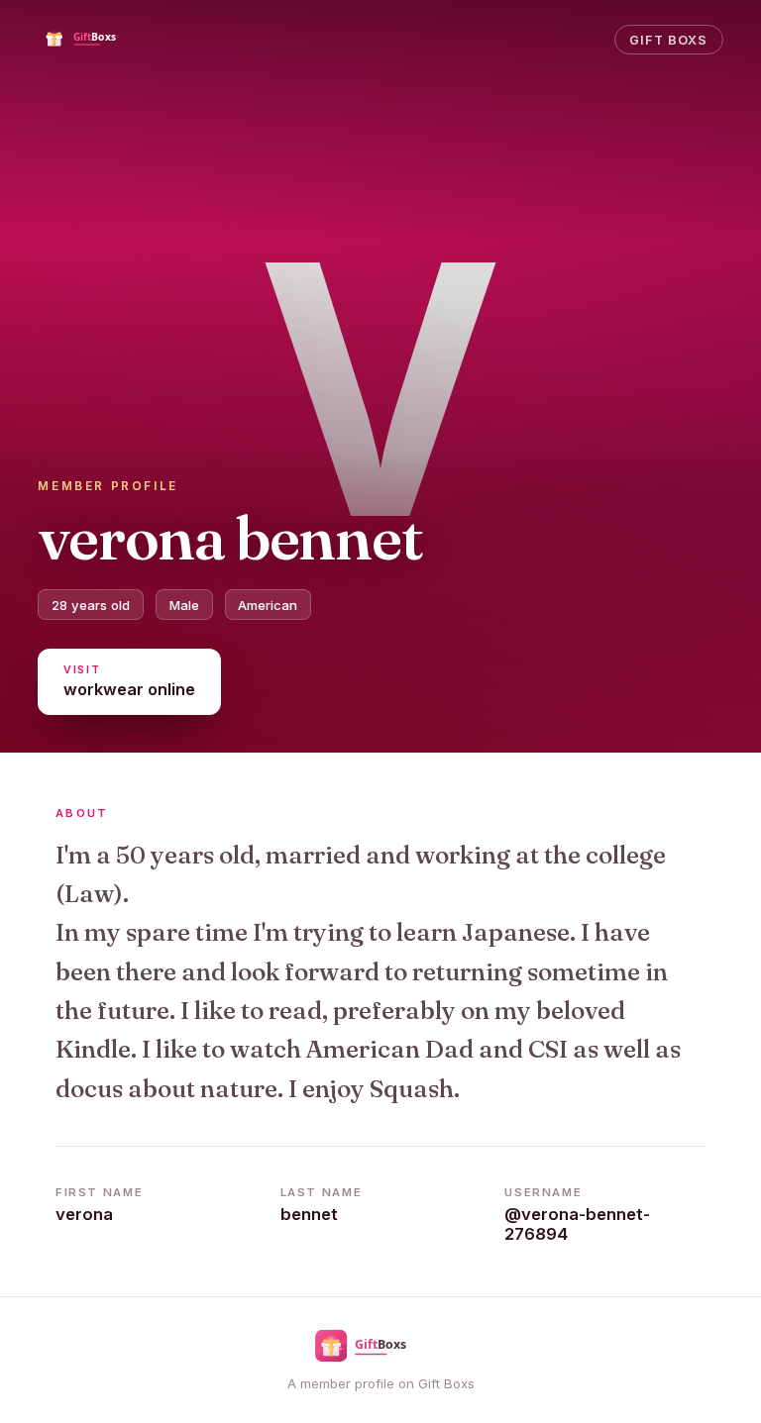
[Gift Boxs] (95, 39)
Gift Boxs (668, 40)
